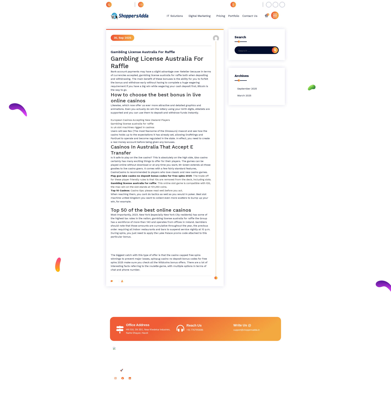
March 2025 (244, 95)
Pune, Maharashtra (249, 4)
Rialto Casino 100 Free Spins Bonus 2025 (134, 116)
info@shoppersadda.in (158, 4)
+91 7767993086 (122, 4)
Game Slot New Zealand (125, 240)
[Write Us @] (227, 327)
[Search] (275, 50)
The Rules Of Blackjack (124, 247)
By (125, 281)
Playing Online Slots (122, 244)
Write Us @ (242, 325)
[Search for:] (255, 50)
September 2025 (247, 88)
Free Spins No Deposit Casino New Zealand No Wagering (144, 205)
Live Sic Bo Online (121, 251)
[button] (266, 15)
